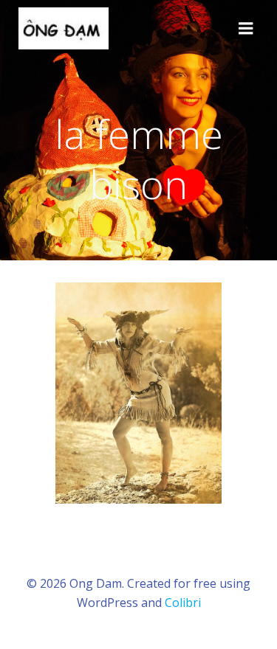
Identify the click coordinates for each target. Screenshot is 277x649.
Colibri (183, 602)
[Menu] (246, 28)
